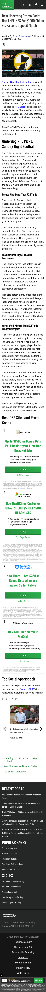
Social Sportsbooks (9, 853)
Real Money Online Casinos (12, 864)
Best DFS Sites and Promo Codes (20, 766)
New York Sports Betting (11, 886)
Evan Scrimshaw (21, 36)
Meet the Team (23, 962)
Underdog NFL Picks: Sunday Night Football (21, 759)
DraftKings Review (23, 537)
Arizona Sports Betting (10, 891)
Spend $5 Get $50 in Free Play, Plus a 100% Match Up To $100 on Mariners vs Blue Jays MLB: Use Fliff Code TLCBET (23, 833)
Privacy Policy (23, 967)
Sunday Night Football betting (17, 82)
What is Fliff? (27, 689)
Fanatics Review (23, 661)
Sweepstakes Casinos (10, 869)
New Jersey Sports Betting (12, 897)
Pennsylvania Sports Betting (13, 881)
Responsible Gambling (23, 952)
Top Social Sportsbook (14, 771)
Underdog (23, 106)
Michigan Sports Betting (11, 902)
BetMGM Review (23, 475)
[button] (24, 4)
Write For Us (23, 973)
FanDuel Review (23, 601)
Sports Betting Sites (10, 848)
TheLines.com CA (23, 947)
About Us (23, 957)
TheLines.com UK (23, 942)
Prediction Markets (9, 858)
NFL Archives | (7, 31)
